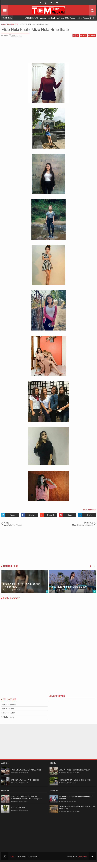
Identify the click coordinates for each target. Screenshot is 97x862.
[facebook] (40, 2)
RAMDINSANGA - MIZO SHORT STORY (75, 780)
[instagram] (56, 2)
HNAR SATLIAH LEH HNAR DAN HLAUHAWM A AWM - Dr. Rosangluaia (26, 797)
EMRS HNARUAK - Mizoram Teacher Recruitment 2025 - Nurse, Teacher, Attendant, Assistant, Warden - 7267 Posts (58, 18)
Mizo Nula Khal (89, 509)
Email (93, 35)
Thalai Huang (8, 717)
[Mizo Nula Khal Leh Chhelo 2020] (72, 581)
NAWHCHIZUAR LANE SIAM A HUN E (26, 770)
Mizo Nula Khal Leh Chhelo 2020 (69, 586)
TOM (12, 856)
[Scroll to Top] (92, 856)
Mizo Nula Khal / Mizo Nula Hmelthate (35, 29)
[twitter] (51, 2)
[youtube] (45, 2)
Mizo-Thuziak (8, 708)
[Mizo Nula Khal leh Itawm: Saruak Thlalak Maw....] (24, 581)
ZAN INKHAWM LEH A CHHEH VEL (25, 780)
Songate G (82, 856)
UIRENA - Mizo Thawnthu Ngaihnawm (74, 770)
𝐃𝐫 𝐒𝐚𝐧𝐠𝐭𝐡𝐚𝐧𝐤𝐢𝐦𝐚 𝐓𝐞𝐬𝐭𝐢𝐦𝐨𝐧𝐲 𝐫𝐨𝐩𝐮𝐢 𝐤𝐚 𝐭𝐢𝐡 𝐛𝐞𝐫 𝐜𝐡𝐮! (76, 797)
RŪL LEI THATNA (18, 807)
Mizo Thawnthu (9, 704)
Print (84, 35)
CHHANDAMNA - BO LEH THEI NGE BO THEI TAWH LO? (77, 807)
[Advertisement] (48, 51)
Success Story (9, 713)
